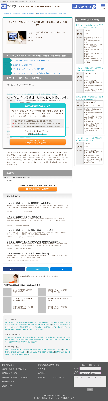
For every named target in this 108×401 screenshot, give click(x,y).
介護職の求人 (7, 386)
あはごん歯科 (9, 322)
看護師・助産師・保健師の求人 (14, 369)
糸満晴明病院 (22, 324)
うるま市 (66, 349)
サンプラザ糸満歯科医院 (20, 327)
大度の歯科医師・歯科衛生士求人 (56, 337)
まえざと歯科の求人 (35, 327)
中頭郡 (7, 349)
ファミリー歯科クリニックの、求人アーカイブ (31, 61)
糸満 (51, 339)
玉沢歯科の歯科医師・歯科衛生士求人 (26, 322)
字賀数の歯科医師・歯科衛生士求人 (20, 342)
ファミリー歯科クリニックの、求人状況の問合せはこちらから (37, 73)
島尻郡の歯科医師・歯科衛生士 (21, 354)
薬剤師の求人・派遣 (10, 373)
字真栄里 (34, 342)
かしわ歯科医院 (46, 324)
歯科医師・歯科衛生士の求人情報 (15, 377)
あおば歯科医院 (44, 322)
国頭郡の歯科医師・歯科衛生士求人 (21, 349)
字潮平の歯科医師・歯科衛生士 (34, 339)
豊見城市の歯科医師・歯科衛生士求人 (45, 349)
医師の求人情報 (8, 365)
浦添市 (60, 349)
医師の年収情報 (8, 381)
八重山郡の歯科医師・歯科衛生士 (43, 352)
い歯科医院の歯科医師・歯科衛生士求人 (55, 327)
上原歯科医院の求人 (34, 324)
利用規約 (41, 373)
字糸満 (46, 339)
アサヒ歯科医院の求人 (57, 322)
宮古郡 (30, 352)
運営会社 (41, 369)
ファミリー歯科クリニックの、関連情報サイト (31, 69)
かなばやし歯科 (38, 329)
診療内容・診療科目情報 (22, 65)
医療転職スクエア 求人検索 (48, 365)
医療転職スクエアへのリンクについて (52, 377)
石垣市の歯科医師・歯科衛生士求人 (16, 352)
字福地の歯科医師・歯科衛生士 (35, 337)
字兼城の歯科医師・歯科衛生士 (15, 337)
